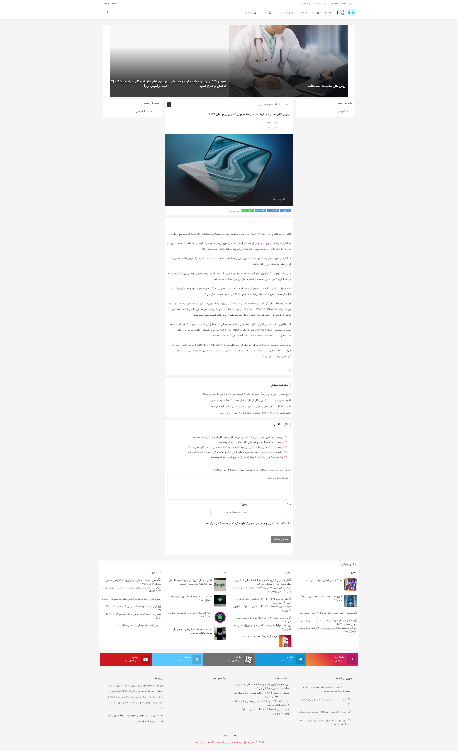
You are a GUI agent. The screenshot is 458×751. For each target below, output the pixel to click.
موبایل (287, 573)
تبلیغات (235, 736)
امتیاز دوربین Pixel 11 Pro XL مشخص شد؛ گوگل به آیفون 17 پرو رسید (255, 413)
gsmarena (235, 243)
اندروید (222, 573)
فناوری (353, 573)
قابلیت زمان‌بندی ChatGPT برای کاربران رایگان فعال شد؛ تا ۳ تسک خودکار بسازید (250, 400)
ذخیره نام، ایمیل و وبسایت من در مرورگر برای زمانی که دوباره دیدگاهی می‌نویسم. (245, 523)
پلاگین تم (343, 111)
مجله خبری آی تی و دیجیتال (266, 243)
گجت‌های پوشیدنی (268, 104)
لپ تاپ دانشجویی (145, 111)
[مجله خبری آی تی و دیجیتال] (346, 13)
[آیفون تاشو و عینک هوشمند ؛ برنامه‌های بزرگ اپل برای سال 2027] (229, 170)
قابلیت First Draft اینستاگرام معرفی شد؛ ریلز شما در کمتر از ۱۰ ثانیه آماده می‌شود (251, 407)
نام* (289, 504)
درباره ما (223, 736)
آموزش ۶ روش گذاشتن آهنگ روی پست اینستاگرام (318, 712)
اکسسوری (155, 573)
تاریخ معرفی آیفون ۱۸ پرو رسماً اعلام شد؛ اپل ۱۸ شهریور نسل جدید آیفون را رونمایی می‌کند (246, 394)
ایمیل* (244, 504)
